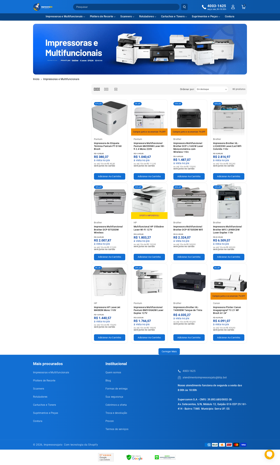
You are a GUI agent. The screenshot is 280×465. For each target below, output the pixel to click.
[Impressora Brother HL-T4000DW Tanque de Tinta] (189, 282)
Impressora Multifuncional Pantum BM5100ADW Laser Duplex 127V (148, 310)
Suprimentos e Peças (205, 16)
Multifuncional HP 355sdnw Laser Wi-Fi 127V (149, 228)
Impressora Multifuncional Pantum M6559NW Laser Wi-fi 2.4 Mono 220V (149, 146)
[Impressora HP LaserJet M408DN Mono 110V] (110, 282)
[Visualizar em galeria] (106, 89)
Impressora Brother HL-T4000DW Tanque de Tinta (187, 308)
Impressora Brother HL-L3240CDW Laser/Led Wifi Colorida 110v (227, 146)
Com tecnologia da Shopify (81, 444)
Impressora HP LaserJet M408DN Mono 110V (107, 308)
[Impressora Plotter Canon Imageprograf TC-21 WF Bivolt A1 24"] (229, 282)
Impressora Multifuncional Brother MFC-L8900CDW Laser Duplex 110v (227, 229)
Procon (109, 421)
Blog (108, 380)
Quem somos (113, 372)
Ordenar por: (187, 89)
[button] (65, 16)
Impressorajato (53, 444)
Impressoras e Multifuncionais (64, 16)
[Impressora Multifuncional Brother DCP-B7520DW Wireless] (110, 201)
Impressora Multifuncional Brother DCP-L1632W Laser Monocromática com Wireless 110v (188, 147)
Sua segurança (114, 396)
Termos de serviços (116, 429)
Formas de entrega (116, 388)
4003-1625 (189, 371)
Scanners (126, 16)
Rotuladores (146, 16)
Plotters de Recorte (101, 16)
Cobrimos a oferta (116, 404)
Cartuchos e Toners (173, 16)
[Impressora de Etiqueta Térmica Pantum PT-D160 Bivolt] (110, 118)
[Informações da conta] (233, 7)
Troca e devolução (116, 412)
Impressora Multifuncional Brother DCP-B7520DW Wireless (108, 229)
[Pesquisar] (184, 7)
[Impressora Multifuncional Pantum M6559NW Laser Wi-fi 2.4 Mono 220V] (149, 118)
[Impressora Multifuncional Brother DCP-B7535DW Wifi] (189, 201)
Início (36, 79)
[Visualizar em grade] (96, 89)
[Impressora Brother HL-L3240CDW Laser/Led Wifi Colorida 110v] (229, 118)
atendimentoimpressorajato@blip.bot (205, 377)
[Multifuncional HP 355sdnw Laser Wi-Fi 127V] (149, 201)
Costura (37, 421)
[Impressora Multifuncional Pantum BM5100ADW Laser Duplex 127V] (149, 282)
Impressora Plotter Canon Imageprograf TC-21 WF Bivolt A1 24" (227, 310)
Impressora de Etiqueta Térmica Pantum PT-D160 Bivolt (108, 146)
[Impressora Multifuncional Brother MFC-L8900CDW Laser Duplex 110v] (229, 201)
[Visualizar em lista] (116, 89)
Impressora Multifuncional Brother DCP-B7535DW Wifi (188, 228)
